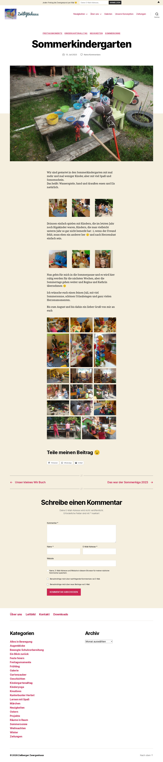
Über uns (94, 14)
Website (50, 558)
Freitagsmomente (52, 33)
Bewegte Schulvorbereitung (27, 649)
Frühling (15, 666)
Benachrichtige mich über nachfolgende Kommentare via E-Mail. (75, 579)
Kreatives (15, 691)
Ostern (14, 711)
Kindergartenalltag (76, 33)
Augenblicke (17, 645)
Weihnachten (18, 728)
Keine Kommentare (92, 54)
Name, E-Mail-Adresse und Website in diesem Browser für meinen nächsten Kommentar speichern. (79, 572)
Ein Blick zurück (19, 654)
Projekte (15, 715)
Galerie (14, 670)
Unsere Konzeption (124, 14)
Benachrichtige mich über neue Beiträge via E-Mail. (70, 584)
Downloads (60, 614)
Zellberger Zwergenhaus (31, 755)
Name (50, 547)
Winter (14, 732)
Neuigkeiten (79, 14)
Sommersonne (112, 33)
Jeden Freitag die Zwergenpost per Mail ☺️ (59, 2)
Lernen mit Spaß (19, 699)
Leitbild (31, 614)
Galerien (108, 14)
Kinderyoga (17, 687)
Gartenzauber (18, 674)
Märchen (15, 703)
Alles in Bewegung (21, 641)
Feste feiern (17, 658)
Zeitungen (141, 14)
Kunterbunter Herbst (22, 695)
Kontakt (44, 614)
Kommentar (52, 523)
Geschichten (17, 678)
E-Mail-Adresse (90, 547)
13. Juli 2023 (71, 54)
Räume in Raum (19, 719)
